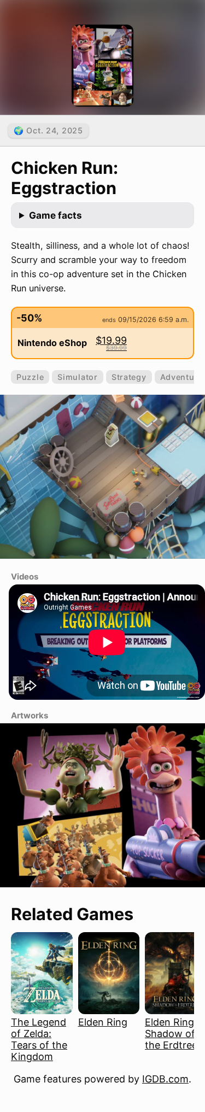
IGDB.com (165, 1079)
